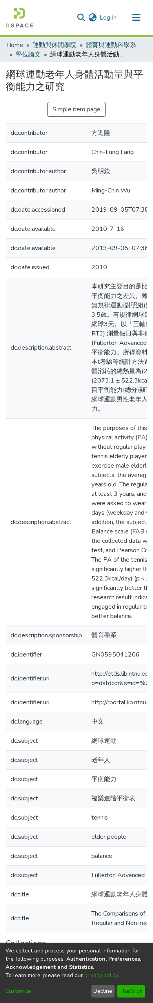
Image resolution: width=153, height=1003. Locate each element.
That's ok (130, 991)
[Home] (19, 17)
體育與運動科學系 (111, 45)
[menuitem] (92, 17)
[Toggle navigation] (136, 17)
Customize (18, 991)
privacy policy (101, 975)
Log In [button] (108, 17)
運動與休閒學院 (54, 45)
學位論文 (28, 54)
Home (14, 45)
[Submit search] (81, 17)
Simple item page (76, 109)
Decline (102, 991)
